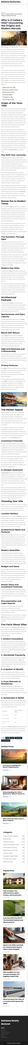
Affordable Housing (14, 847)
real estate (18, 738)
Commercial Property (14, 836)
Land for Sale (14, 853)
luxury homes (5, 740)
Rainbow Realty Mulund (12, 2)
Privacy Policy (4, 1033)
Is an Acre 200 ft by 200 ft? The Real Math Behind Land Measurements (13, 920)
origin (11, 738)
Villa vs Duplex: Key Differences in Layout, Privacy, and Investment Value (12, 893)
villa (7, 738)
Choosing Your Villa (7, 97)
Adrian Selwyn (5, 47)
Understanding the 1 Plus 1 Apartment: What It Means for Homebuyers (14, 793)
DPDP (2, 1035)
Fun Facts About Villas (8, 99)
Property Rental (14, 842)
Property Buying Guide (14, 845)
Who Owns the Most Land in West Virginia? (13, 819)
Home (2, 12)
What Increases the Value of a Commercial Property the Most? (13, 1001)
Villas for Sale (14, 862)
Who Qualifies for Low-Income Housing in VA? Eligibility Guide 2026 (11, 974)
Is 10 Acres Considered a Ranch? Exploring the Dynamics (12, 766)
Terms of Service (5, 1032)
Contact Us (4, 1037)
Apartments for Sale (14, 850)
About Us (3, 1030)
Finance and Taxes (14, 859)
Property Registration (14, 856)
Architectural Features (8, 92)
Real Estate (14, 839)
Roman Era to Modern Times (10, 90)
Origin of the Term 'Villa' (8, 87)
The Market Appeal (7, 94)
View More (6, 770)
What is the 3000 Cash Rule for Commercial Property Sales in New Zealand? (13, 947)
